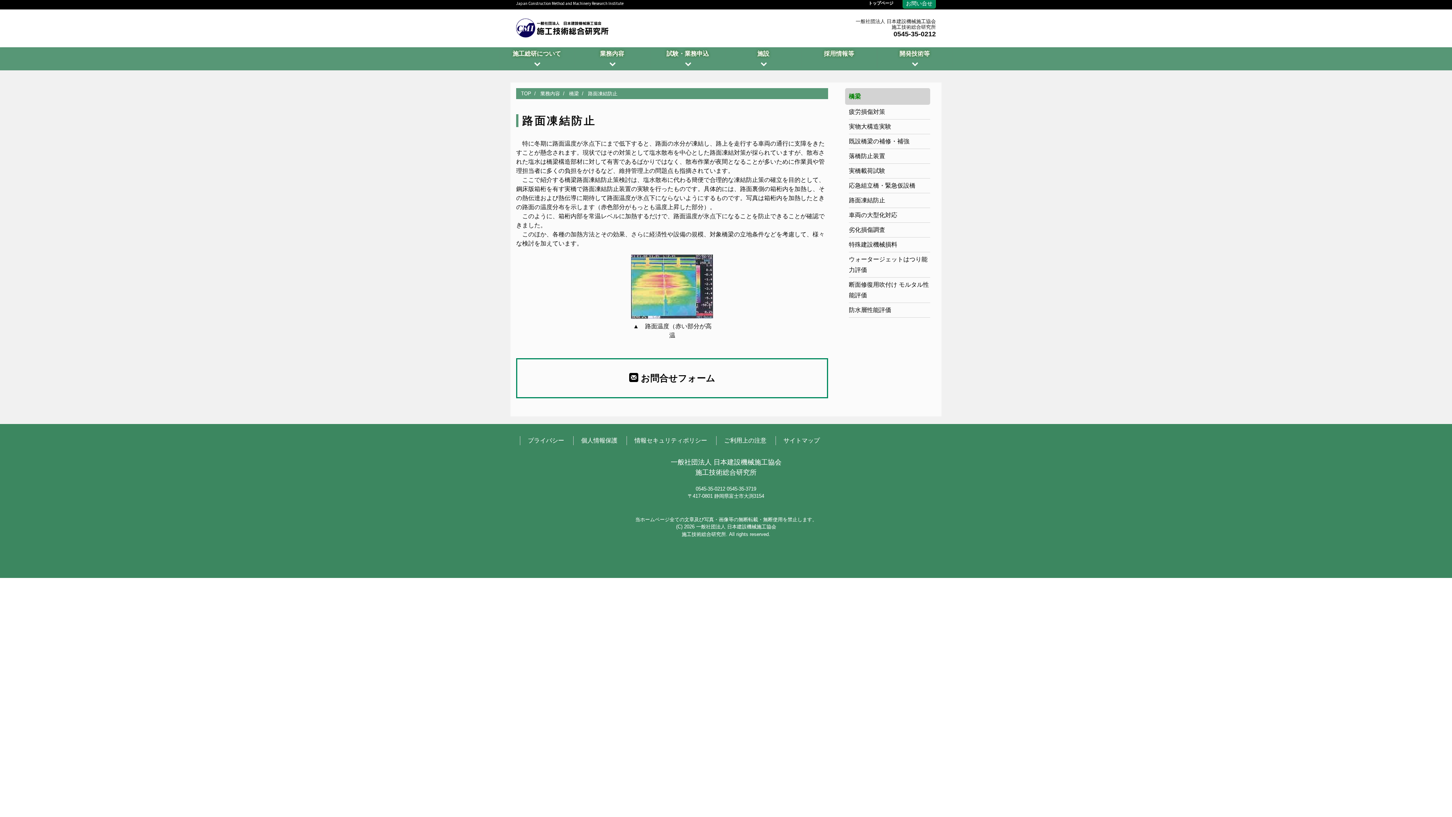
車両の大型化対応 (873, 215)
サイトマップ (801, 440)
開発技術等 (915, 53)
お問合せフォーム (676, 378)
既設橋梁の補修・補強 (879, 141)
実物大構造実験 (870, 126)
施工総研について (537, 53)
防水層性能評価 (870, 310)
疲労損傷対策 (867, 112)
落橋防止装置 (867, 156)
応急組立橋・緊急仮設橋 (882, 185)
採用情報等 (839, 53)
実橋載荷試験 (867, 171)
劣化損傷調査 (867, 230)
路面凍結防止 (867, 200)
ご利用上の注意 (745, 440)
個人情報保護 (599, 440)
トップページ (881, 3)
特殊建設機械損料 (873, 244)
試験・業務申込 (688, 53)
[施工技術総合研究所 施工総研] (562, 27)
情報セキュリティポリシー (670, 440)
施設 (763, 53)
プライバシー (546, 440)
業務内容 (612, 53)
